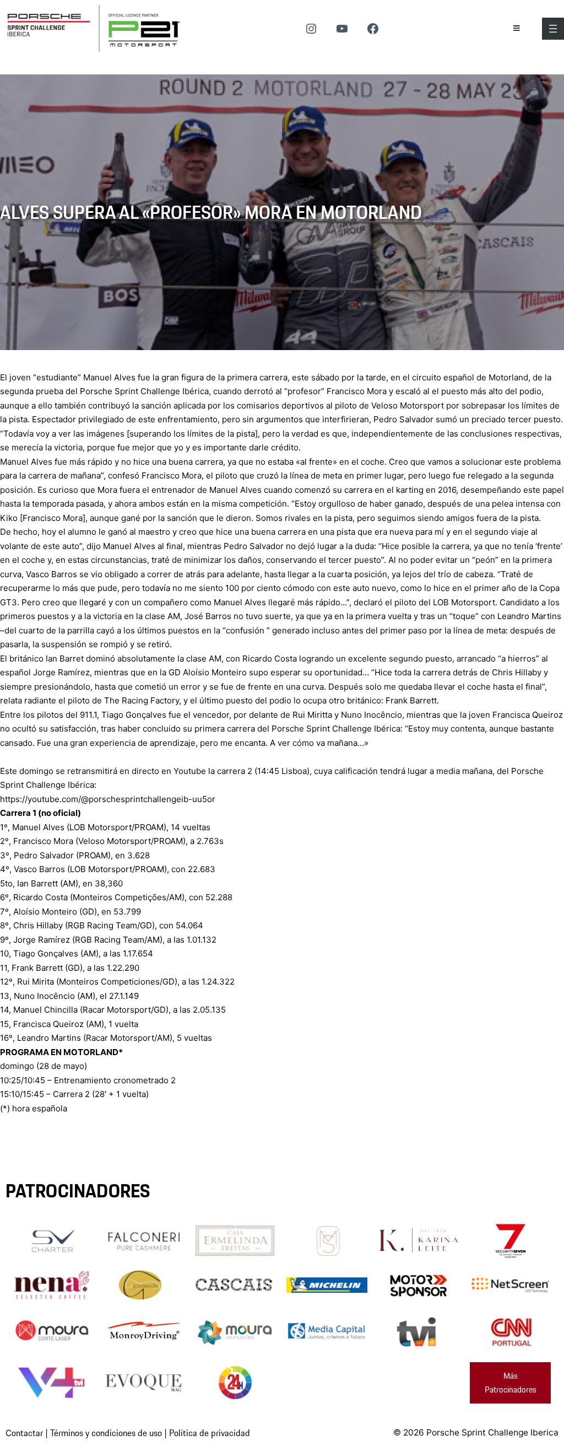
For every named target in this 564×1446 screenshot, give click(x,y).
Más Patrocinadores (510, 1382)
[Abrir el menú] (553, 29)
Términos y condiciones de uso (106, 1432)
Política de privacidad (209, 1432)
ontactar (27, 1432)
